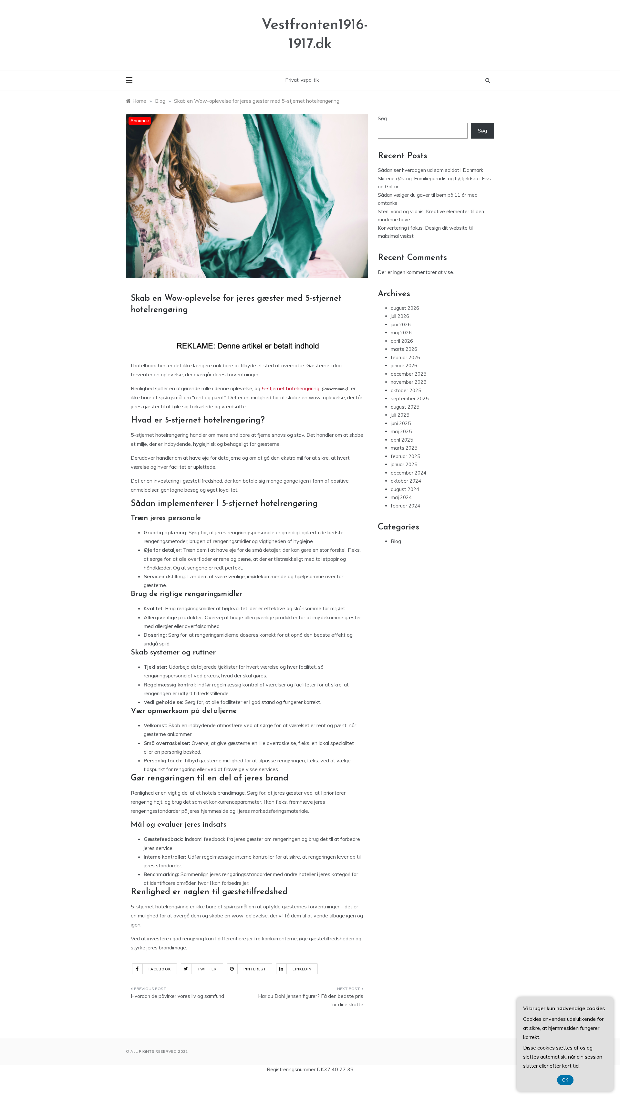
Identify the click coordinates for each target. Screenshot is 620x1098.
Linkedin (302, 969)
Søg (382, 118)
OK (565, 1080)
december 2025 (408, 374)
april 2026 (402, 341)
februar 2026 (405, 357)
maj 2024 (401, 497)
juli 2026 (400, 316)
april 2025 (402, 440)
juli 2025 (400, 415)
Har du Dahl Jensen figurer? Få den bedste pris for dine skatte (310, 1000)
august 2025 (405, 407)
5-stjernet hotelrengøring (290, 388)
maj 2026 (401, 332)
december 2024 (408, 473)
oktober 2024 (406, 481)
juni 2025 (401, 423)
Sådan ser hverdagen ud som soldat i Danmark (430, 170)
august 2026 (405, 308)
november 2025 (408, 382)
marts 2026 (404, 349)
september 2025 (410, 398)
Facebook (160, 969)
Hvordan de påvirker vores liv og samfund (177, 996)
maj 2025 (401, 431)
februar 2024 (405, 506)
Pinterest (254, 969)
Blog (396, 541)
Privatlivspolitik (302, 80)
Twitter (207, 969)
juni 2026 (401, 324)
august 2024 (405, 489)
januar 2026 (404, 365)
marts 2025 (404, 448)
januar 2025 (404, 464)
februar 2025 (405, 456)
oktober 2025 (406, 390)
